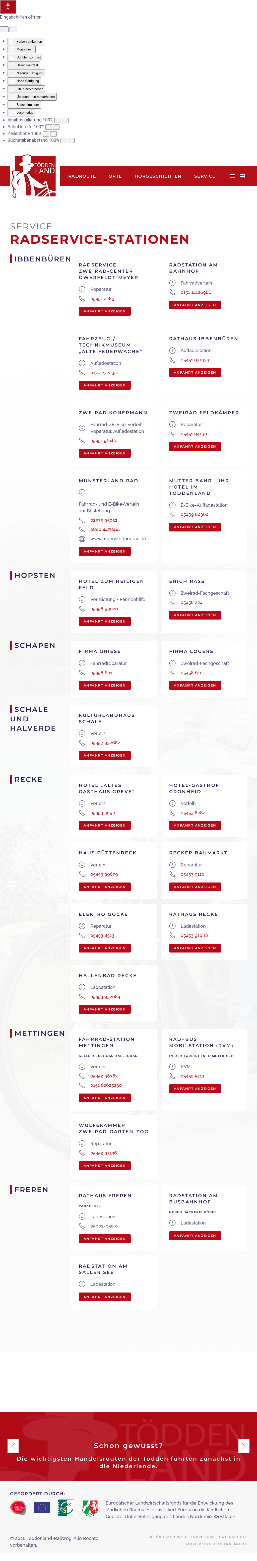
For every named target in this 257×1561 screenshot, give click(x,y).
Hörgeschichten (158, 176)
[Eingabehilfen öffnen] (8, 7)
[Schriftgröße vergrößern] (56, 127)
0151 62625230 (106, 1085)
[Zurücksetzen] (4, 29)
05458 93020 (104, 608)
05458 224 (192, 602)
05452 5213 (192, 1075)
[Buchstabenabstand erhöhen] (71, 140)
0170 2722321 (104, 372)
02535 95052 (103, 520)
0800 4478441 (105, 529)
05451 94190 (194, 433)
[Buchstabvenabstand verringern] (63, 140)
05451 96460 (103, 440)
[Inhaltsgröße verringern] (57, 120)
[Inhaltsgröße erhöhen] (65, 120)
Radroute (82, 176)
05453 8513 (102, 935)
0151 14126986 (196, 292)
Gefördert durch (167, 1537)
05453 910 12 (194, 935)
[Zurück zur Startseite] (35, 176)
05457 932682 (105, 742)
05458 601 (101, 672)
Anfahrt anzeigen (105, 311)
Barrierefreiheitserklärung (215, 1544)
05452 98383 (104, 1075)
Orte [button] (115, 176)
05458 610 (192, 672)
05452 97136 (103, 1153)
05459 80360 (195, 514)
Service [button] (205, 176)
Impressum (202, 1537)
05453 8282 (193, 812)
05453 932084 (105, 996)
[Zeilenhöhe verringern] (46, 134)
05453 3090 (102, 812)
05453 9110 (192, 874)
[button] (13, 1446)
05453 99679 (104, 874)
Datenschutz (233, 1537)
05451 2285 (102, 298)
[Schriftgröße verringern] (48, 127)
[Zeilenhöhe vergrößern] (53, 134)
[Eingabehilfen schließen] (13, 29)
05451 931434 (195, 359)
